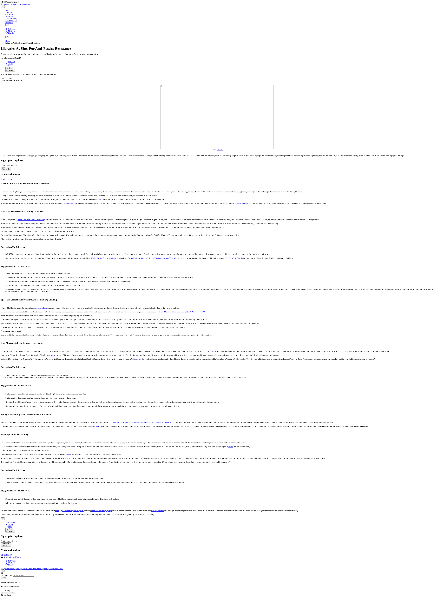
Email (7, 165)
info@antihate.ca (15, 557)
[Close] (3, 518)
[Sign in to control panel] (10, 569)
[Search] (3, 6)
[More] (7, 25)
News (7, 41)
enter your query (7, 575)
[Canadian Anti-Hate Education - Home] (16, 4)
